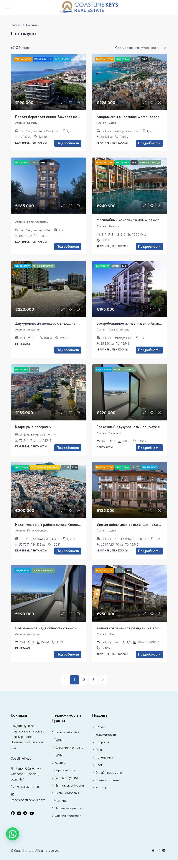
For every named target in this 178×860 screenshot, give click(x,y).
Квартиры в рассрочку (33, 426)
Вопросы (102, 742)
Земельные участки (69, 808)
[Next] (103, 679)
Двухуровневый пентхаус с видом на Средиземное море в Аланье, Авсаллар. (79, 323)
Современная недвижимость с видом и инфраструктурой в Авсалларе (72, 628)
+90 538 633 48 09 (28, 787)
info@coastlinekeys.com (28, 800)
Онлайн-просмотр (68, 816)
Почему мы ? (104, 757)
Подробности (68, 143)
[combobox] (154, 47)
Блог (99, 765)
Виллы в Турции (66, 778)
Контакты (103, 788)
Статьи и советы (107, 780)
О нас (100, 750)
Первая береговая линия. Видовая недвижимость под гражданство (71, 116)
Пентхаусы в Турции (69, 785)
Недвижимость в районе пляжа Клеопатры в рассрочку (60, 524)
